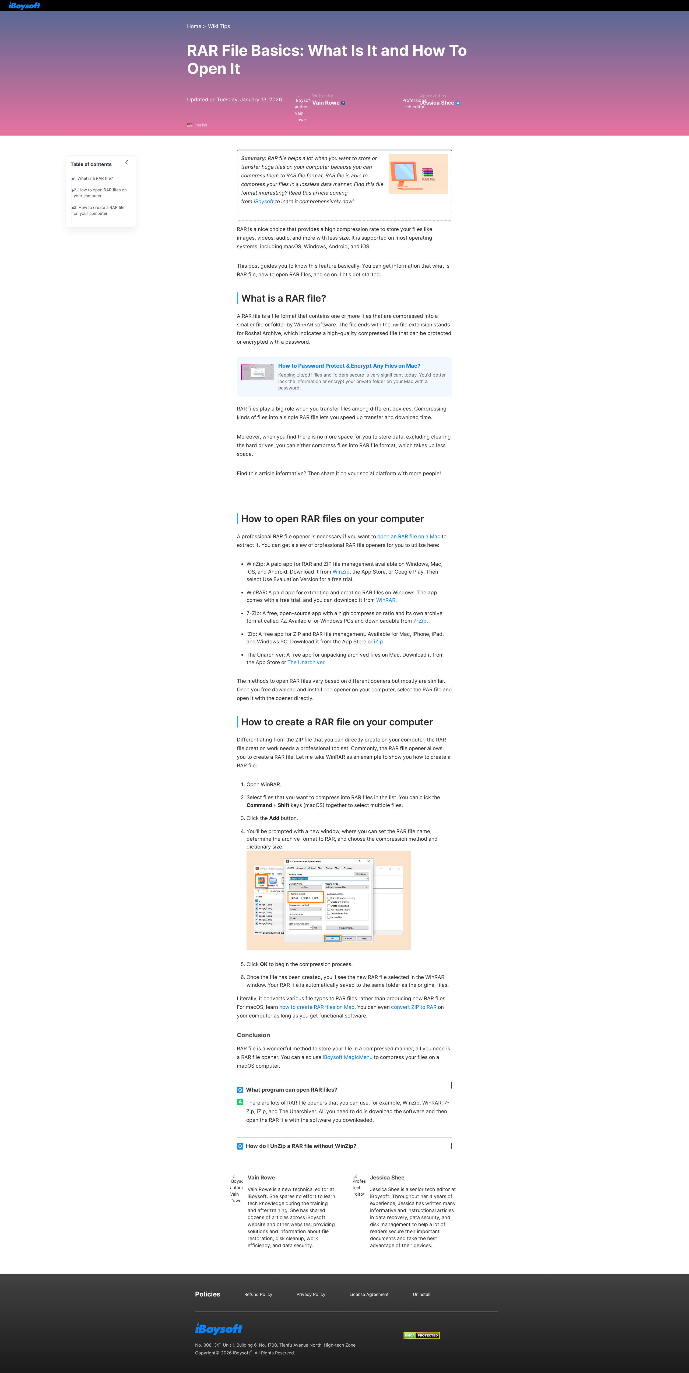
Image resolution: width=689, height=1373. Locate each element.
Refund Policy (258, 1294)
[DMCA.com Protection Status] (421, 1330)
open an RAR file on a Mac (408, 536)
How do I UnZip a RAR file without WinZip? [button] (297, 1146)
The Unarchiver (305, 662)
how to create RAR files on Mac (316, 1007)
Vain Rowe (326, 102)
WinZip (341, 572)
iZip (378, 642)
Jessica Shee (437, 102)
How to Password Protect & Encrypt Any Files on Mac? (349, 366)
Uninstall (421, 1294)
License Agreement (369, 1294)
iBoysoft (264, 201)
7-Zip (420, 621)
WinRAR (385, 600)
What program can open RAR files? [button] (287, 1089)
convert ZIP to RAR (414, 1007)
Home (194, 26)
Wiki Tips (219, 26)
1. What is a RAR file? (93, 178)
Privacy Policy (311, 1294)
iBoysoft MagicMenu (347, 1057)
